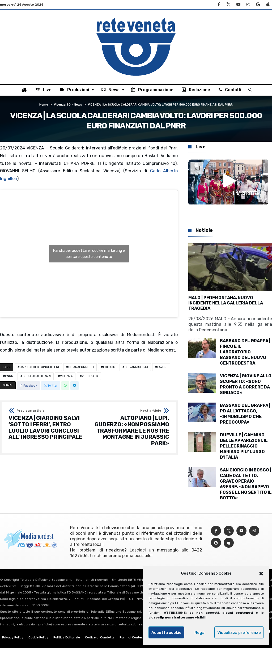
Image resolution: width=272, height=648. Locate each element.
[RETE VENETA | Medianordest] (136, 17)
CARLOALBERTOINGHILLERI (39, 367)
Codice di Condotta (99, 637)
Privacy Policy (12, 637)
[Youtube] (238, 4)
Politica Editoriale (66, 637)
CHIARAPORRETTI (81, 367)
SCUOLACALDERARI (37, 376)
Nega (199, 632)
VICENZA (66, 376)
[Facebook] (218, 4)
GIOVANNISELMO (136, 367)
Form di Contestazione (137, 637)
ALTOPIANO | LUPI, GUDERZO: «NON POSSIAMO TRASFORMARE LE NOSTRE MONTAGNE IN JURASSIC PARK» (132, 427)
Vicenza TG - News (68, 104)
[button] (261, 573)
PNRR (9, 376)
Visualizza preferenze (239, 632)
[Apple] (268, 4)
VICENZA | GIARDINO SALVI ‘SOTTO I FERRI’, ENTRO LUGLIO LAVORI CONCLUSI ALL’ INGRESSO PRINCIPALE (45, 424)
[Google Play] (258, 4)
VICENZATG (90, 376)
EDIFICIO (109, 367)
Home (43, 104)
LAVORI (162, 367)
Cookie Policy (38, 637)
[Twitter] (228, 4)
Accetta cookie (166, 632)
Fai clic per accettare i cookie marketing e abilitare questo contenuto (89, 253)
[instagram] (248, 4)
